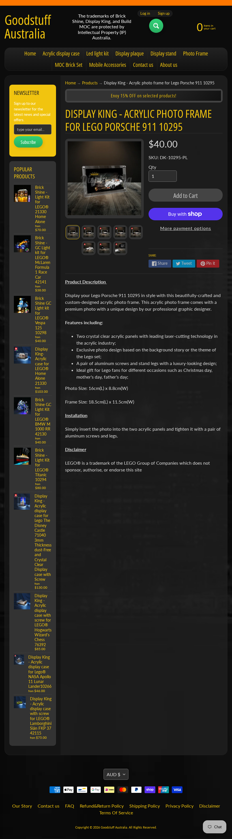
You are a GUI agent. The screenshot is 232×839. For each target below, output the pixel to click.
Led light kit (97, 53)
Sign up (163, 13)
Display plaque (129, 53)
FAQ (69, 805)
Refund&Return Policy (102, 805)
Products (90, 83)
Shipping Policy (144, 805)
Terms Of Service (116, 812)
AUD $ (113, 774)
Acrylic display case (61, 53)
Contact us (143, 65)
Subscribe (28, 142)
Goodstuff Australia (28, 26)
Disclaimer (209, 805)
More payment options (185, 228)
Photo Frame (195, 53)
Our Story (22, 805)
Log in (145, 13)
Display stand (163, 53)
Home (30, 53)
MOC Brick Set (68, 65)
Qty (152, 167)
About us (168, 65)
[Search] (156, 26)
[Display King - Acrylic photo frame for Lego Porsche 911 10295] (73, 232)
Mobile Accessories (107, 65)
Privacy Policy (180, 805)
